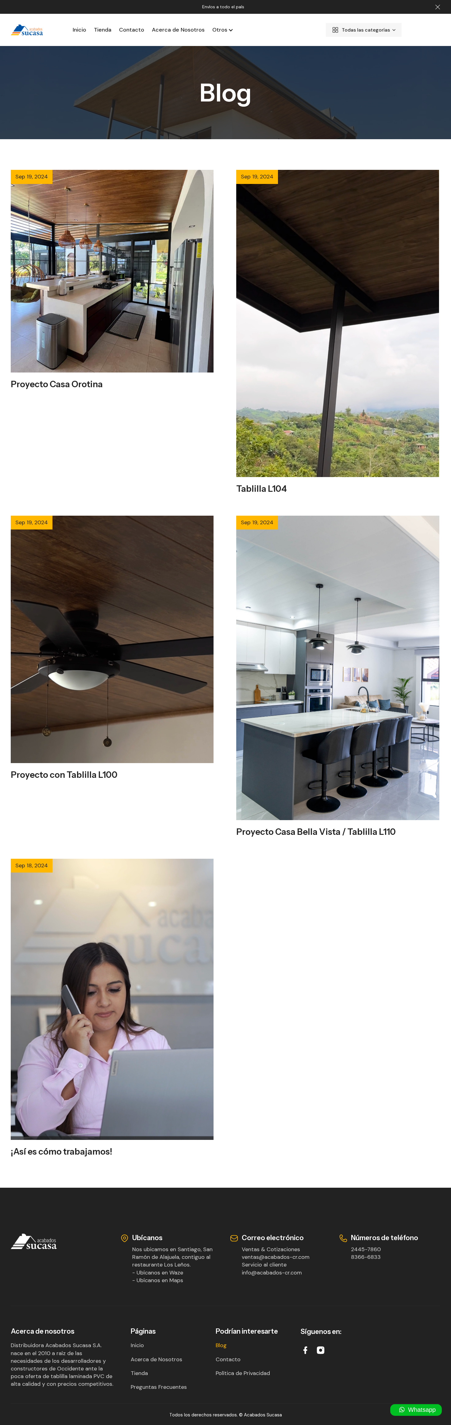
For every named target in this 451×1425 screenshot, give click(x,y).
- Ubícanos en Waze (157, 1272)
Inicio (79, 29)
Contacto (131, 29)
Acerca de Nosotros (178, 29)
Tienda (102, 29)
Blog (221, 1345)
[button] (220, 30)
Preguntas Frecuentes (159, 1387)
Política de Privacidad (243, 1373)
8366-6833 (366, 1257)
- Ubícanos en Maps (157, 1280)
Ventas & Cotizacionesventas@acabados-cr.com (276, 1253)
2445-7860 (366, 1249)
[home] (33, 30)
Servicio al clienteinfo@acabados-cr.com (272, 1268)
